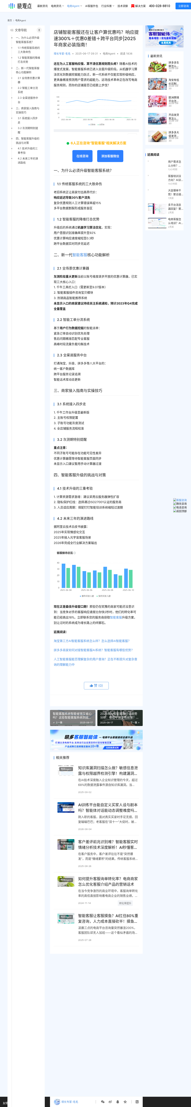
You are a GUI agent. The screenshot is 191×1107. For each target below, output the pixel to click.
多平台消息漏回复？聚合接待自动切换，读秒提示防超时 (174, 207)
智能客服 (79, 255)
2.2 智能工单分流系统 (28, 90)
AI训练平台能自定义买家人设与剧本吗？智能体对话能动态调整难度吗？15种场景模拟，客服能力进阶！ (108, 808)
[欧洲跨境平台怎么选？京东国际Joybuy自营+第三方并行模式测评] (157, 101)
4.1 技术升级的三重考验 (28, 150)
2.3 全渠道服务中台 (28, 99)
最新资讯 (42, 5)
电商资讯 (56, 5)
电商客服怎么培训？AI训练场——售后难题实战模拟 (174, 221)
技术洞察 (123, 5)
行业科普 (106, 5)
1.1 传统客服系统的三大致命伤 (29, 49)
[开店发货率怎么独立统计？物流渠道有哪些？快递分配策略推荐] (157, 119)
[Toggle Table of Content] (39, 30)
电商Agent (73, 5)
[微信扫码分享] (102, 1101)
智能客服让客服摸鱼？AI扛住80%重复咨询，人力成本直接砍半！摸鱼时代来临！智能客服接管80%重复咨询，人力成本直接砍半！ (108, 918)
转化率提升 (125, 903)
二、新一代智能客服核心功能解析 (27, 70)
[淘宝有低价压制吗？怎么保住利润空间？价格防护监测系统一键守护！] (157, 84)
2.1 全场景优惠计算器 (29, 80)
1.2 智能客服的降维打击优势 (29, 59)
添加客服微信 (110, 156)
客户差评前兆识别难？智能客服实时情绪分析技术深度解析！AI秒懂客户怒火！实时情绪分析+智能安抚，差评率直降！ (108, 845)
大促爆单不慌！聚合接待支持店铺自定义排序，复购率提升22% (174, 192)
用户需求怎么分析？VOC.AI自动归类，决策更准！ (175, 163)
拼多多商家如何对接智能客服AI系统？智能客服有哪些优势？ (94, 650)
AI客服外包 (91, 5)
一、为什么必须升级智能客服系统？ (27, 39)
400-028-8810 (159, 6)
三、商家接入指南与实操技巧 (27, 110)
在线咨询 (82, 156)
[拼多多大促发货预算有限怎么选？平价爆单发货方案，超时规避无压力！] (157, 136)
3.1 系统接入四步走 (28, 120)
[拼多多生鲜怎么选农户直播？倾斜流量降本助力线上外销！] (157, 66)
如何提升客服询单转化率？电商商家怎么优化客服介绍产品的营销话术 (108, 882)
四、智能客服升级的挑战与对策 (27, 140)
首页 (9, 20)
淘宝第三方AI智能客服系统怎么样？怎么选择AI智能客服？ (92, 641)
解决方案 (140, 5)
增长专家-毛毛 (62, 53)
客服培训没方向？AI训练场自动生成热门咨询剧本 (174, 178)
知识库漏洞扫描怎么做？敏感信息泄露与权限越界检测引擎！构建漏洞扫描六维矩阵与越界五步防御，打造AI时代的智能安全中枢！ (108, 771)
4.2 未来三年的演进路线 (28, 160)
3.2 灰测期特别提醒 (28, 130)
